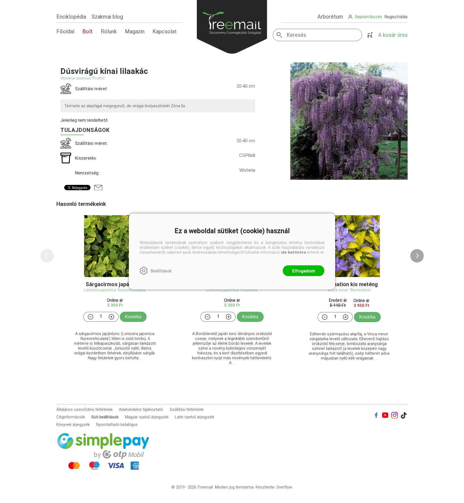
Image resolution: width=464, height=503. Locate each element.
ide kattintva (293, 252)
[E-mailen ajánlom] (98, 187)
